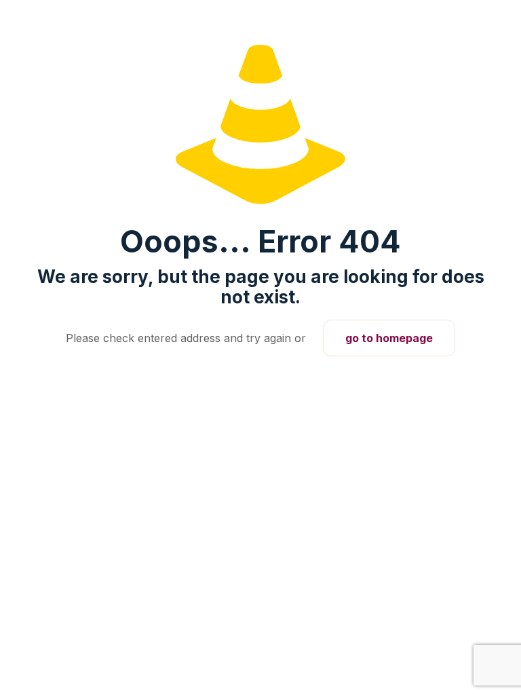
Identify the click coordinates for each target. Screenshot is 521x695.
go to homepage (389, 338)
